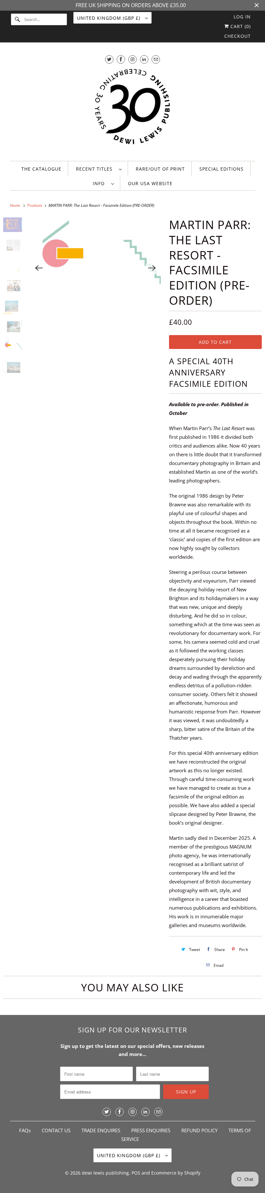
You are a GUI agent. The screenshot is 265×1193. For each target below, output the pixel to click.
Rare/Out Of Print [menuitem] (160, 169)
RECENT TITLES (96, 169)
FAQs (25, 1130)
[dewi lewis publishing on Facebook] (121, 59)
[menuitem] (98, 168)
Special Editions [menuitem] (221, 169)
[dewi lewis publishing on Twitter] (109, 59)
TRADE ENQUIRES (100, 1130)
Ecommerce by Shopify (175, 1173)
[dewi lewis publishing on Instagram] (132, 59)
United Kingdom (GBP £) (109, 18)
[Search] (17, 19)
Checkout (237, 36)
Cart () (240, 26)
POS (136, 1173)
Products (35, 205)
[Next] (152, 268)
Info (100, 183)
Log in (242, 17)
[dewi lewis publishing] (132, 110)
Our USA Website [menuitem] (150, 183)
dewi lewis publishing (105, 1173)
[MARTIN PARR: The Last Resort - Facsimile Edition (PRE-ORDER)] (95, 267)
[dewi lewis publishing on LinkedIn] (144, 59)
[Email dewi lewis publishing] (156, 59)
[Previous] (39, 268)
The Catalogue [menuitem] (41, 169)
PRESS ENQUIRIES (150, 1130)
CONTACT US (56, 1130)
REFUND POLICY (199, 1130)
